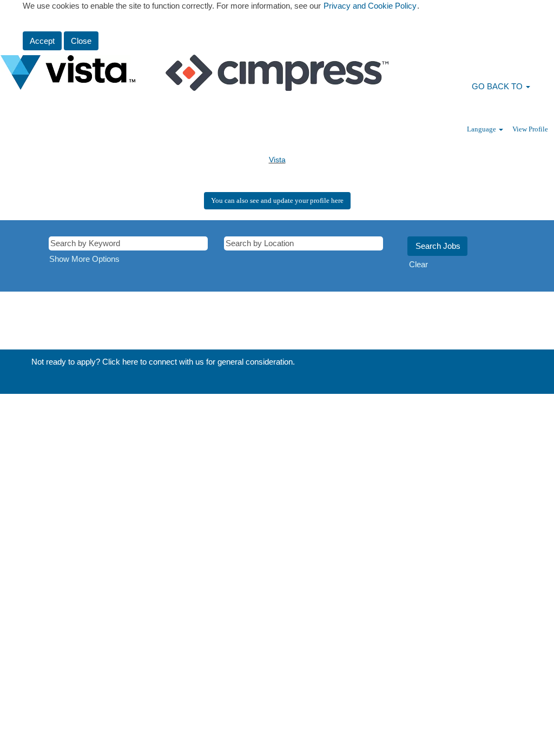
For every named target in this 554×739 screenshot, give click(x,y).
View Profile (530, 129)
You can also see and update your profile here (277, 200)
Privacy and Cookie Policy (370, 5)
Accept (42, 40)
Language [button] (482, 129)
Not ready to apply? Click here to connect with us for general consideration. (163, 361)
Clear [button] (418, 264)
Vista (277, 159)
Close (81, 40)
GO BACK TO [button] (498, 86)
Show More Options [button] (84, 258)
